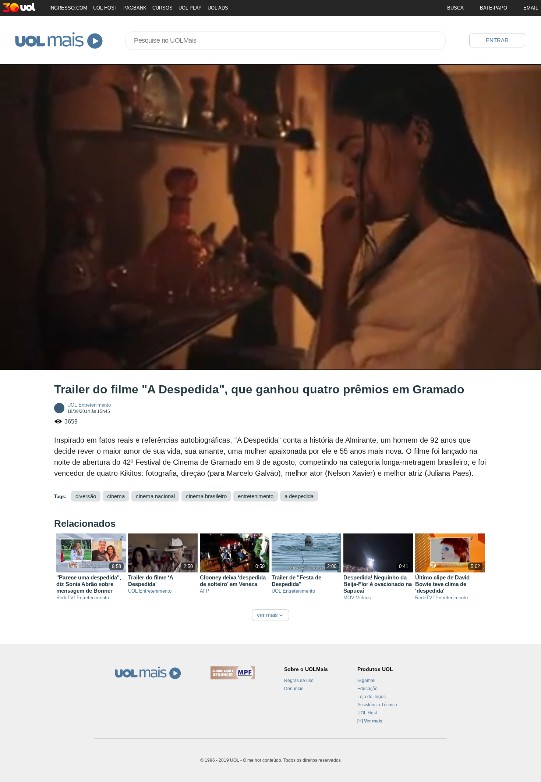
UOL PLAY (190, 8)
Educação (367, 688)
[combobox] (285, 40)
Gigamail (366, 680)
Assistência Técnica (377, 704)
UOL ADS (218, 8)
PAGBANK (134, 8)
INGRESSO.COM (68, 8)
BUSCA (455, 8)
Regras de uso (299, 680)
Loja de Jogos (371, 696)
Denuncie (294, 688)
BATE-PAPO (493, 8)
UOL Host (367, 712)
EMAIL (530, 8)
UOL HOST (105, 8)
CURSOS (162, 8)
